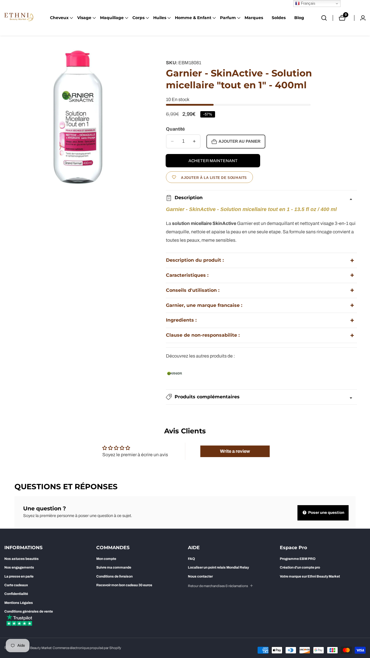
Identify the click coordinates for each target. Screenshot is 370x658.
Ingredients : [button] (181, 320)
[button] (59, 18)
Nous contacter (200, 576)
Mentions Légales (18, 602)
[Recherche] (327, 18)
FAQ (191, 558)
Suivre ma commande (113, 567)
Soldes (279, 17)
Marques (254, 17)
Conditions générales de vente (28, 611)
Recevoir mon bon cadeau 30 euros (124, 585)
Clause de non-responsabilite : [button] (203, 335)
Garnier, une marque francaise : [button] (204, 305)
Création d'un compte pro (300, 567)
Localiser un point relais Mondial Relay (218, 567)
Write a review (235, 451)
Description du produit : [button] (195, 260)
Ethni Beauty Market (36, 648)
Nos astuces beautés (21, 558)
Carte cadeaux (16, 585)
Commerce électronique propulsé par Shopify (87, 648)
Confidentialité (16, 593)
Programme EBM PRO (297, 558)
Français (307, 3)
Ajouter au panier (239, 141)
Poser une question (325, 512)
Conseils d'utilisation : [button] (192, 290)
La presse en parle (19, 576)
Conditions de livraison (114, 576)
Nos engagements (19, 567)
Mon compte (106, 558)
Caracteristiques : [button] (187, 275)
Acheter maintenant (213, 160)
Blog (299, 17)
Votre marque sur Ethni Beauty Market (310, 576)
